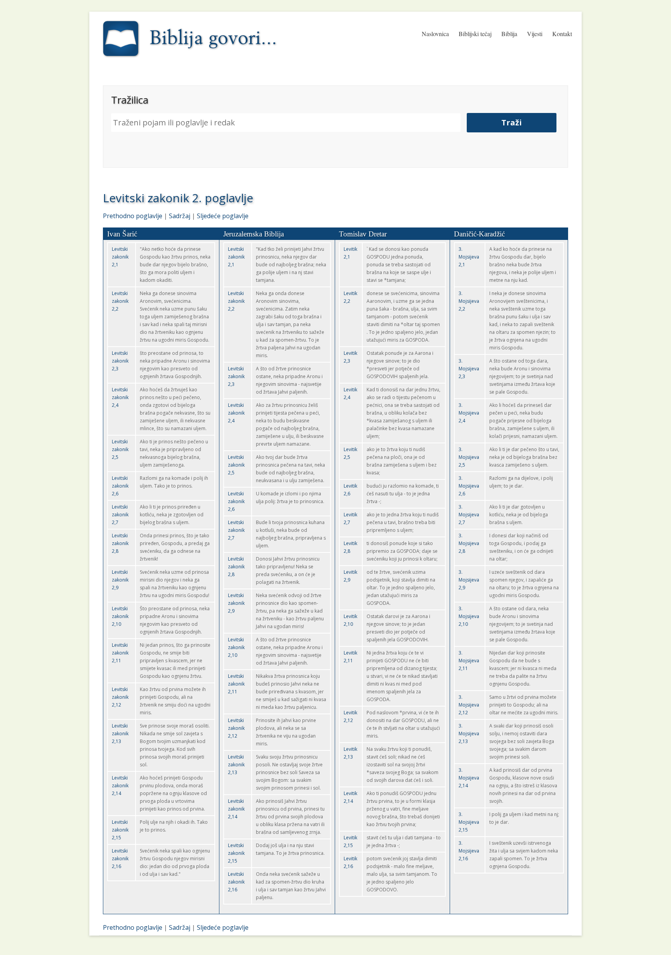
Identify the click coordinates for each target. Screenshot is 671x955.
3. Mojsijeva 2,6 (469, 486)
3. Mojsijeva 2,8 (469, 543)
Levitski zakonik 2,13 (120, 733)
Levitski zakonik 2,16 (120, 858)
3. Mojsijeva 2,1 (469, 257)
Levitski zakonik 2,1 (120, 257)
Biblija (509, 34)
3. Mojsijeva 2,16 (469, 851)
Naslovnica (435, 34)
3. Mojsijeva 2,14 (469, 778)
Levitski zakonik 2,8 (120, 543)
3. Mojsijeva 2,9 (469, 580)
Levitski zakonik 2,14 (120, 785)
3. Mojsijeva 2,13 (469, 733)
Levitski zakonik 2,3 (120, 361)
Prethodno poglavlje (132, 216)
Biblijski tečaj (475, 34)
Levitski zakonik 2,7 (120, 515)
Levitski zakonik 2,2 (120, 301)
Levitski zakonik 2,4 (120, 397)
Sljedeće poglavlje (223, 216)
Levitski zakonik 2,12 (120, 697)
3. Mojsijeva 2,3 (469, 369)
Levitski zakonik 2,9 (120, 580)
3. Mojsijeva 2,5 (469, 457)
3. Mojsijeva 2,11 (469, 660)
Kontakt (562, 34)
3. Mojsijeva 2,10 (469, 616)
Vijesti (534, 34)
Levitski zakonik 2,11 (120, 653)
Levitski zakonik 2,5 (120, 449)
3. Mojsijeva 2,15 (469, 822)
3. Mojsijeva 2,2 (469, 301)
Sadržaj (179, 216)
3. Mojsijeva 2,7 (469, 515)
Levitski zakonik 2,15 (120, 830)
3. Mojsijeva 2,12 (469, 705)
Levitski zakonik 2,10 (120, 616)
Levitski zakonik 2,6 (120, 486)
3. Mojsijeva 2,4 (469, 413)
